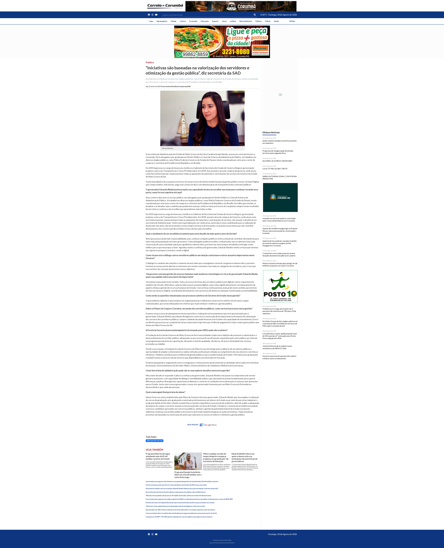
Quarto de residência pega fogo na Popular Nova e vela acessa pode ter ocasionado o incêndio (280, 230)
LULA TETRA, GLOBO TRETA (274, 168)
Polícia (267, 21)
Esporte (215, 21)
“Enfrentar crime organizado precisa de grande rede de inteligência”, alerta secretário (175, 506)
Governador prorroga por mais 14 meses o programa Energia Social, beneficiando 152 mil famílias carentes (182, 481)
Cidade (173, 21)
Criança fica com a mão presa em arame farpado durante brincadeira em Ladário (278, 254)
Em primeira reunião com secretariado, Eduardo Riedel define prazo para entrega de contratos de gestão (182, 488)
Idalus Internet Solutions (227, 543)
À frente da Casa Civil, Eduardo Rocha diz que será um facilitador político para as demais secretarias (180, 503)
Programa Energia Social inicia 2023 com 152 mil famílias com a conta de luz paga (188, 474)
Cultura (183, 21)
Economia (193, 21)
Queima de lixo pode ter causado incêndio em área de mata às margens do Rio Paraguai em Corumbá (279, 243)
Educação (205, 21)
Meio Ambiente (245, 21)
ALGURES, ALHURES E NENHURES (277, 161)
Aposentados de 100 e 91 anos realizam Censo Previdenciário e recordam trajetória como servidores (180, 510)
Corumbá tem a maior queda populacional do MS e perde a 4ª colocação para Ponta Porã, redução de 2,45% (279, 335)
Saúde (276, 21)
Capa (151, 21)
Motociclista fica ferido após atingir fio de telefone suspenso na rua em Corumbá (279, 264)
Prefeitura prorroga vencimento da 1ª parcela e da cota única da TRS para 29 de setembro (279, 311)
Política (259, 21)
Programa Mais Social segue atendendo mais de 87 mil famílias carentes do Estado (158, 456)
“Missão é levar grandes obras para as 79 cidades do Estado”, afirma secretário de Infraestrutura (178, 495)
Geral (224, 21)
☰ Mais (292, 21)
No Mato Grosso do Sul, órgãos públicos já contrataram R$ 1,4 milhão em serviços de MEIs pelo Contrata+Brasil (280, 323)
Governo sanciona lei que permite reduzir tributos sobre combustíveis (279, 357)
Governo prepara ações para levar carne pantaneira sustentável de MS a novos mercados (176, 485)
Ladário (233, 21)
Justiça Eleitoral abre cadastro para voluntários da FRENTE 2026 (277, 347)
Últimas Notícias (271, 132)
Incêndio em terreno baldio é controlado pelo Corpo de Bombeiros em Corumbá (279, 219)
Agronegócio (162, 21)
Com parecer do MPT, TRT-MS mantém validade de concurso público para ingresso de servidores (179, 517)
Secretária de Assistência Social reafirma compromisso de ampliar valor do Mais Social (175, 492)
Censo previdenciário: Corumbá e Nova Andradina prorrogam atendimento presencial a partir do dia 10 (181, 513)
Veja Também (154, 449)
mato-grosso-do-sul (154, 440)
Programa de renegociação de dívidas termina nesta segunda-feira (277, 152)
